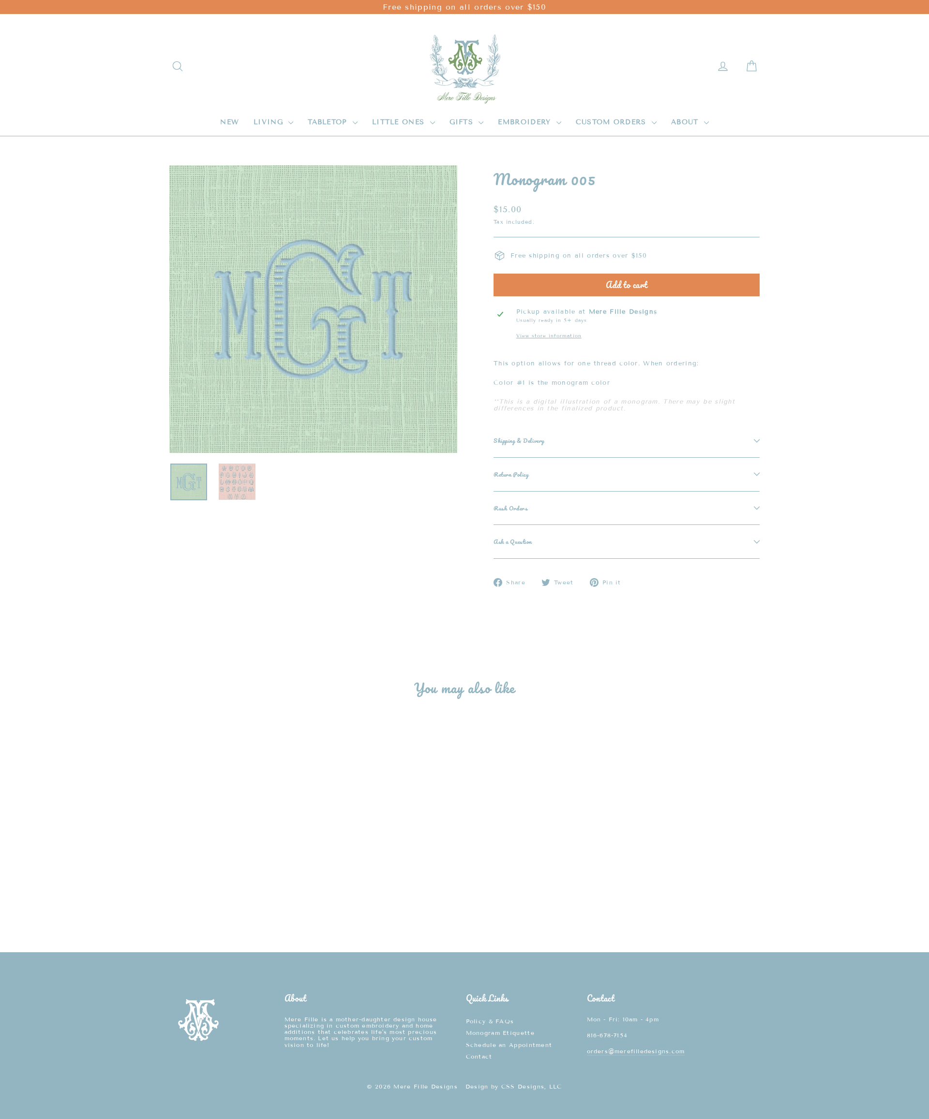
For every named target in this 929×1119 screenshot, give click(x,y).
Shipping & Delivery (519, 440)
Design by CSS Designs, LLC (513, 1086)
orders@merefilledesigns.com (636, 1051)
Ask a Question (513, 541)
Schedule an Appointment (509, 1044)
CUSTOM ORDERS (612, 122)
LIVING (270, 122)
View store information (549, 335)
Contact (479, 1056)
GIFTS (463, 122)
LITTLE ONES (400, 122)
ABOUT (686, 122)
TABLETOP (329, 122)
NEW (229, 122)
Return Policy (511, 474)
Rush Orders (510, 508)
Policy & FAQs (490, 1021)
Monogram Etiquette (500, 1032)
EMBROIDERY (526, 122)
